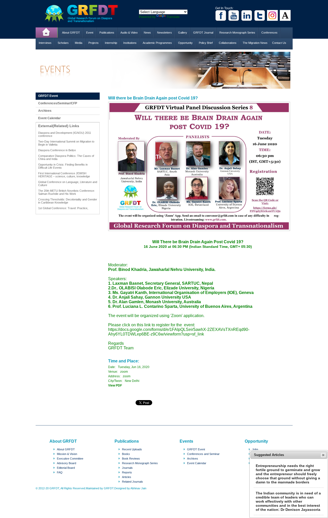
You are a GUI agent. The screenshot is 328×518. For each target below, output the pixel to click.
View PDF (115, 385)
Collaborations (228, 42)
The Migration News (255, 42)
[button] (323, 455)
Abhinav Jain (138, 488)
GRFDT (85, 13)
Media (78, 42)
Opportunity (185, 42)
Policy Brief (206, 42)
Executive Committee (70, 458)
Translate (173, 17)
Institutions (130, 42)
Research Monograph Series (237, 32)
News (147, 32)
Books (126, 453)
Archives (45, 111)
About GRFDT (71, 32)
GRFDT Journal (203, 32)
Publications (106, 32)
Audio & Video (129, 32)
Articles (126, 477)
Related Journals (132, 481)
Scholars (63, 42)
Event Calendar (49, 118)
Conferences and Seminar (203, 453)
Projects (93, 42)
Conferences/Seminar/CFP (57, 103)
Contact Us (279, 42)
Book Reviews (131, 458)
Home (47, 32)
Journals (127, 467)
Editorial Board (66, 467)
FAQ (60, 472)
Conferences (269, 32)
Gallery (182, 32)
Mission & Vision (67, 453)
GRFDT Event (48, 96)
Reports (127, 472)
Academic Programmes (157, 42)
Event (89, 32)
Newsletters (164, 32)
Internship (111, 42)
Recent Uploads (132, 449)
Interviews (45, 42)
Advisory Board (66, 463)
